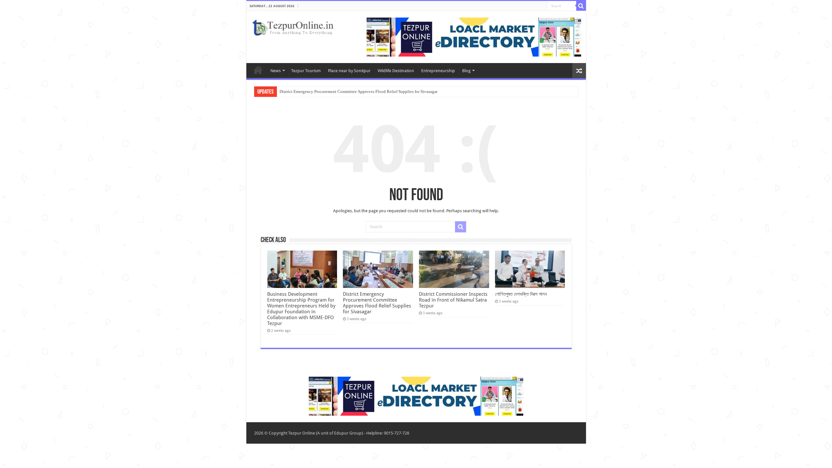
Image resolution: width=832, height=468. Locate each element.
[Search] (581, 6)
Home (258, 70)
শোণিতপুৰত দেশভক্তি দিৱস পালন (521, 294)
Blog (466, 70)
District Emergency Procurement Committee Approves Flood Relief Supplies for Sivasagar (358, 91)
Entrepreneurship (438, 70)
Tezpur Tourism (306, 70)
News (275, 70)
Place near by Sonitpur (349, 70)
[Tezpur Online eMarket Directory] (474, 36)
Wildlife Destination (396, 70)
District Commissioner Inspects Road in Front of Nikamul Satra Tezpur (453, 300)
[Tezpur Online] (292, 26)
